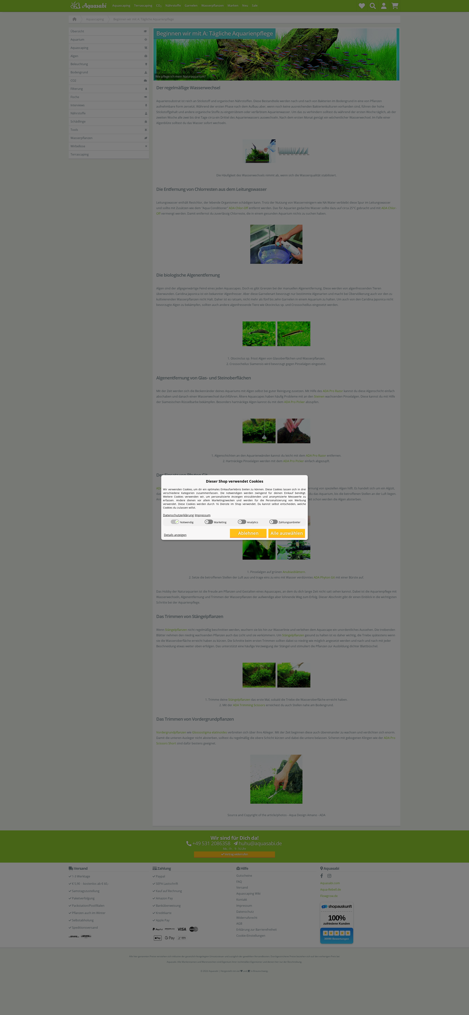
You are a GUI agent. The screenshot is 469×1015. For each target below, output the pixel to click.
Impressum (203, 515)
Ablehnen (248, 533)
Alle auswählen (287, 533)
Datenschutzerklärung (178, 515)
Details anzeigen (175, 535)
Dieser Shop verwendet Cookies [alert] (234, 481)
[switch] (175, 522)
